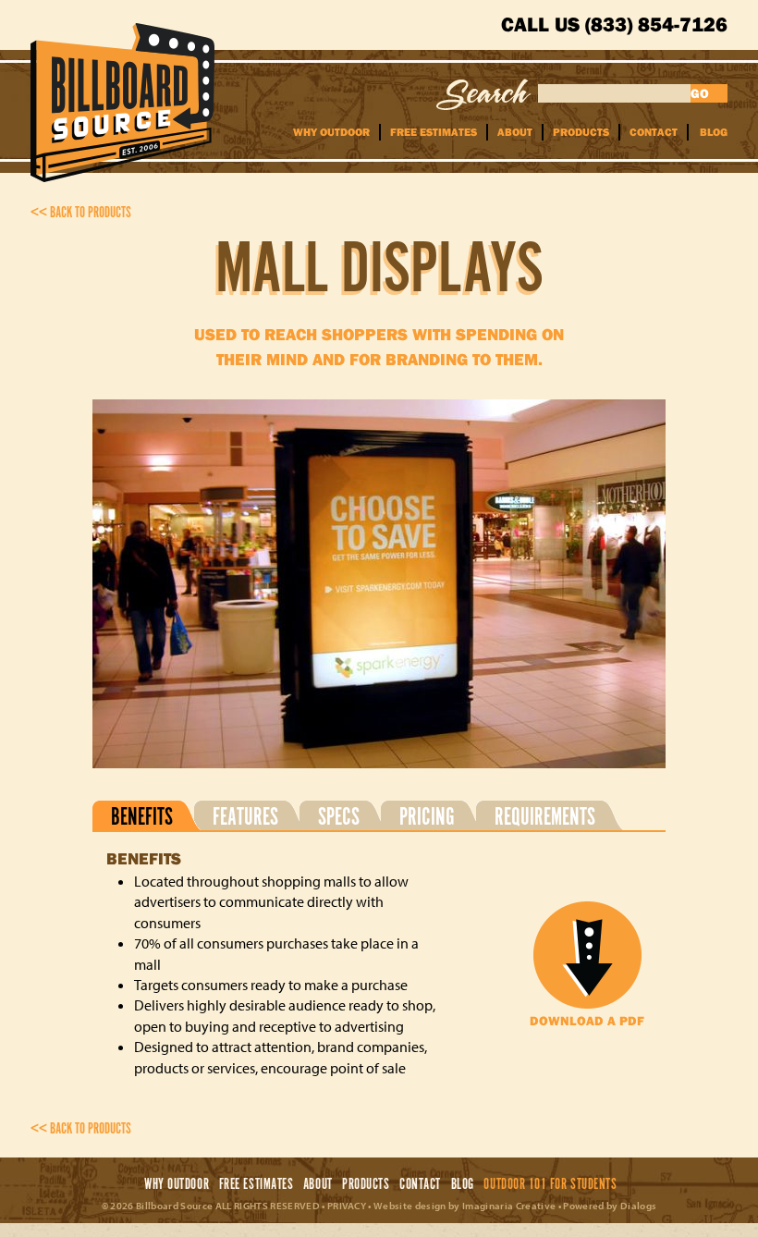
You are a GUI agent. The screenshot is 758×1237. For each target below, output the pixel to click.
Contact (654, 132)
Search (484, 94)
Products (581, 132)
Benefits (142, 816)
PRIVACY (346, 1205)
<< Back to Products (81, 213)
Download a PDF (587, 1020)
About (514, 132)
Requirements (545, 816)
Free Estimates (433, 132)
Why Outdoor (331, 132)
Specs (339, 816)
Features (245, 816)
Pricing (427, 816)
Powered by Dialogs (609, 1205)
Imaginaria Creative (509, 1205)
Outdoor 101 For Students (550, 1184)
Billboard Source (122, 102)
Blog (713, 132)
